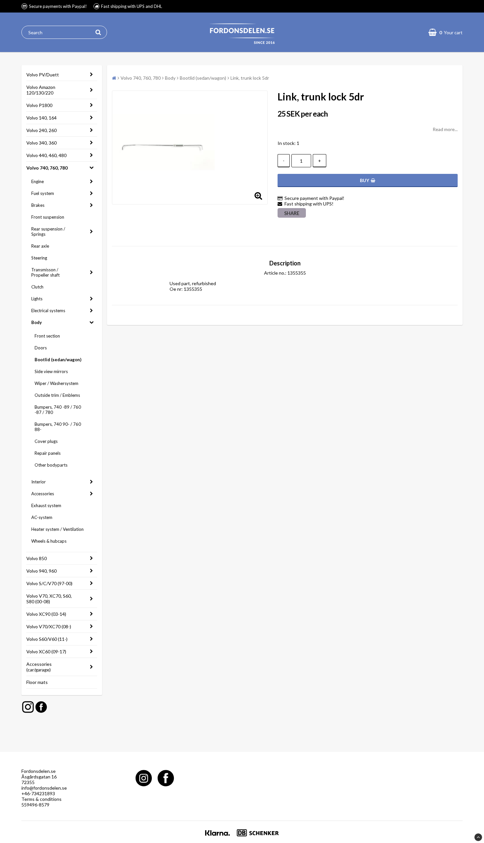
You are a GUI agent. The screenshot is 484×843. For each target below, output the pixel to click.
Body (36, 322)
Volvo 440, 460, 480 (46, 155)
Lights (36, 298)
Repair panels (48, 453)
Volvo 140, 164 (41, 118)
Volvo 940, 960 (41, 571)
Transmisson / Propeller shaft (45, 272)
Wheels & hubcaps (49, 541)
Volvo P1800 (39, 105)
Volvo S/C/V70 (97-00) (49, 583)
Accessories (42, 493)
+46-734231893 (38, 793)
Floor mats (37, 682)
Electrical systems (48, 310)
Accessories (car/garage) (39, 666)
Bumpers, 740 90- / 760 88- (58, 427)
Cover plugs (46, 441)
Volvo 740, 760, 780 (46, 168)
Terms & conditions (41, 799)
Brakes (37, 205)
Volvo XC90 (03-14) (46, 614)
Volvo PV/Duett (42, 74)
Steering (39, 257)
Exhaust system (46, 505)
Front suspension (47, 217)
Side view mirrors (51, 371)
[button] (445, 32)
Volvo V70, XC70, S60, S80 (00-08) (49, 598)
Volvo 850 (36, 558)
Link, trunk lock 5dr (249, 78)
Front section (47, 336)
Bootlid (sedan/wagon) (58, 359)
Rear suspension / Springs (48, 231)
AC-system (41, 517)
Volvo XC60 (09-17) (46, 651)
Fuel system (42, 193)
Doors (41, 347)
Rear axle (40, 246)
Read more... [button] (445, 129)
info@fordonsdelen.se (44, 788)
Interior (38, 481)
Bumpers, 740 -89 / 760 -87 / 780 (58, 409)
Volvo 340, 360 (41, 143)
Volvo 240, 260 (41, 130)
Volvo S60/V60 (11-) (46, 639)
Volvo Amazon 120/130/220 (40, 89)
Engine (37, 181)
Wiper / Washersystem (56, 383)
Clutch (37, 286)
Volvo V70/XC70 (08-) (48, 626)
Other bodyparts (51, 465)
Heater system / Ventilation (57, 529)
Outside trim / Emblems (57, 395)
